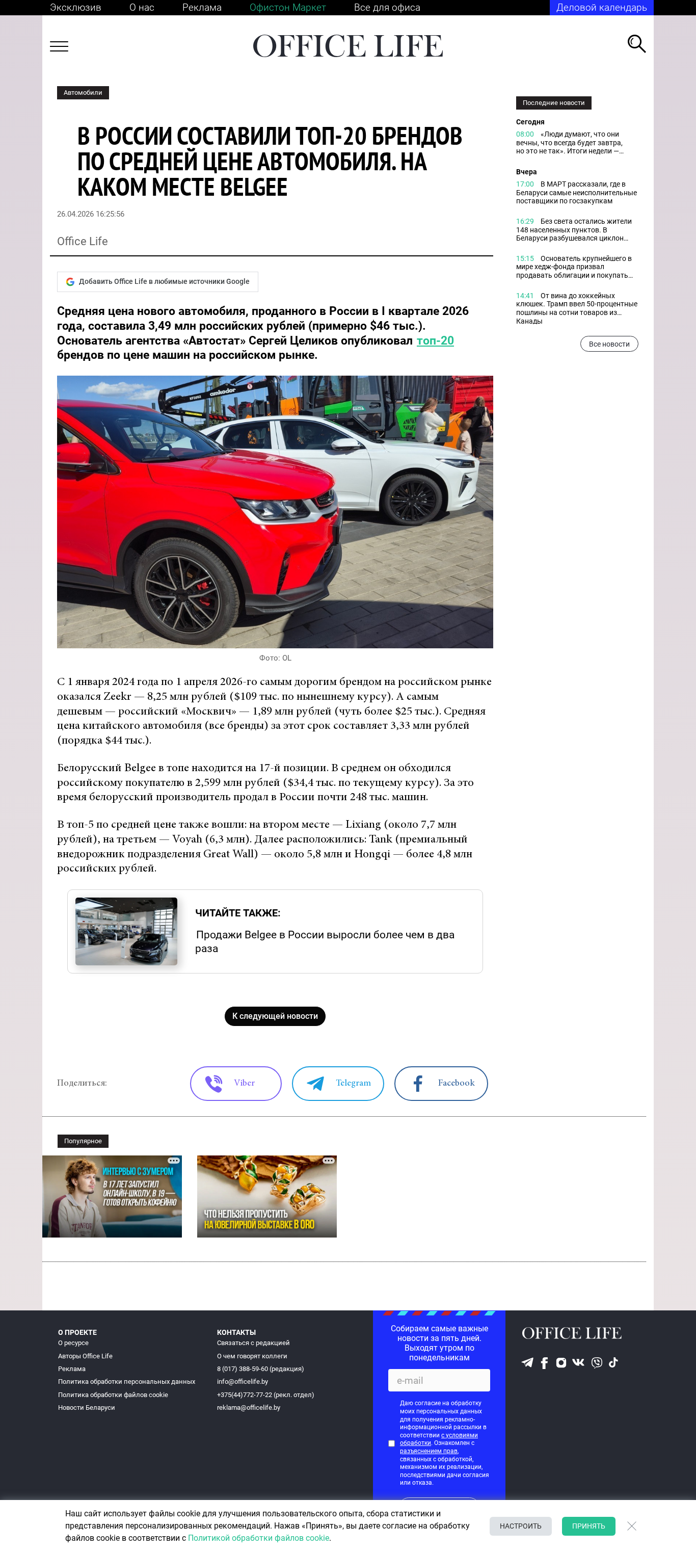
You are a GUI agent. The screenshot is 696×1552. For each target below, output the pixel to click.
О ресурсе (73, 1343)
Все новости (609, 344)
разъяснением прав (429, 1451)
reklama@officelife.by (248, 1407)
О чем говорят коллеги (252, 1356)
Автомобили (83, 92)
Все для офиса (387, 7)
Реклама (202, 7)
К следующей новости (275, 1016)
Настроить (521, 1526)
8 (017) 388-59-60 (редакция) (260, 1369)
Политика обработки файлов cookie (113, 1395)
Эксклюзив (75, 7)
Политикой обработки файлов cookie (258, 1538)
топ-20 (435, 341)
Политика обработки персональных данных (126, 1381)
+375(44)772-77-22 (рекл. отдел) (265, 1395)
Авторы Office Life (85, 1356)
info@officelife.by (242, 1381)
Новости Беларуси (86, 1407)
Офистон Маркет (288, 7)
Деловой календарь (601, 7)
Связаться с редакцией (253, 1343)
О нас (141, 7)
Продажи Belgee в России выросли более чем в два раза (324, 941)
